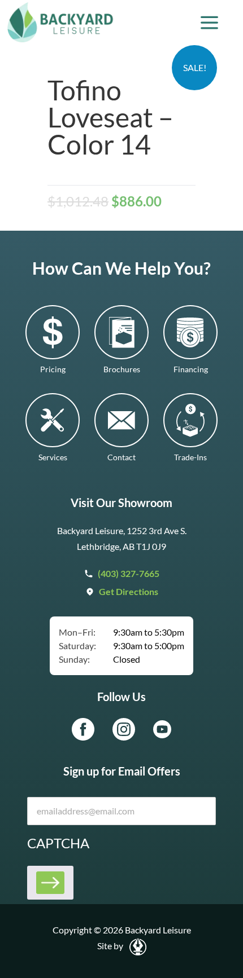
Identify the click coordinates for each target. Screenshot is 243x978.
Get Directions (128, 591)
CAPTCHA (58, 843)
